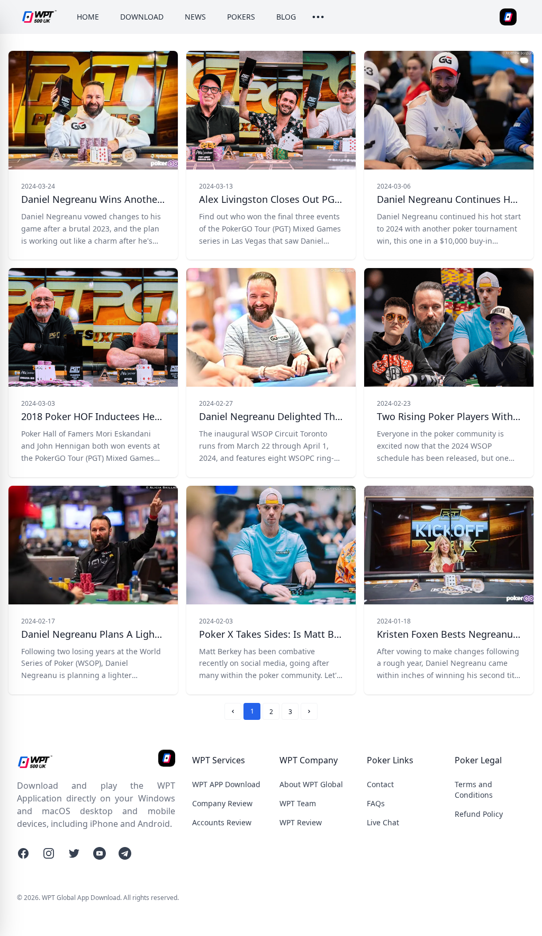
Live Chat (383, 822)
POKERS (241, 17)
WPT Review (300, 822)
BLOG (286, 17)
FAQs (376, 803)
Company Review (222, 803)
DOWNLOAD (142, 17)
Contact (380, 784)
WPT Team (297, 803)
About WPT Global (311, 784)
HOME (88, 17)
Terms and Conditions (474, 789)
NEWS (195, 17)
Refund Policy (479, 814)
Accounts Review (221, 822)
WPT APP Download (226, 784)
